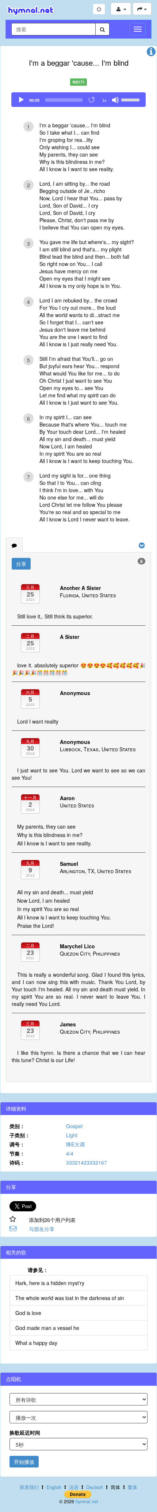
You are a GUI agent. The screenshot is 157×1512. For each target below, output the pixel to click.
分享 (21, 563)
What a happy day (36, 1342)
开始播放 (24, 1461)
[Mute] (115, 100)
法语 (73, 1487)
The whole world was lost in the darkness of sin (69, 1297)
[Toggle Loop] (92, 100)
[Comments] (14, 545)
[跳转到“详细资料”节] (151, 53)
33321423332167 (86, 1162)
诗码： (17, 1162)
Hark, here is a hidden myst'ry (49, 1283)
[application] (78, 99)
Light (71, 1135)
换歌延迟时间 (24, 1432)
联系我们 (29, 1487)
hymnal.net (87, 1501)
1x (104, 100)
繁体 (132, 1487)
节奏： (17, 1153)
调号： (17, 1144)
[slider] (131, 99)
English (53, 1487)
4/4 (69, 1153)
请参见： (38, 1269)
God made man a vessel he (47, 1327)
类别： (17, 1126)
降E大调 (75, 1144)
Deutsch (94, 1487)
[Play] (21, 100)
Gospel (74, 1126)
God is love (28, 1312)
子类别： (19, 1135)
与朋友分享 (41, 1229)
